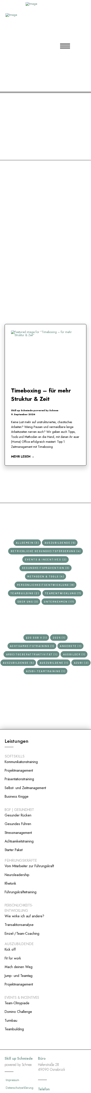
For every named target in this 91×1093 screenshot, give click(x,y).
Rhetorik (10, 883)
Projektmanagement (19, 770)
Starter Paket (14, 849)
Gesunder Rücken (18, 815)
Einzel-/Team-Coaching (22, 933)
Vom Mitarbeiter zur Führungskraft (29, 866)
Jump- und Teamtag (18, 975)
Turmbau (11, 1020)
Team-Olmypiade (17, 1003)
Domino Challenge (18, 1011)
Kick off (10, 949)
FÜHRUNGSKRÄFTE (21, 860)
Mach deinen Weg (18, 966)
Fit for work (13, 958)
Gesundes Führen (18, 823)
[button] (65, 46)
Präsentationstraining (19, 779)
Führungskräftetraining (20, 892)
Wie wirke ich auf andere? (24, 916)
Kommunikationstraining (21, 761)
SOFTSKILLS (15, 756)
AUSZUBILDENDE (19, 943)
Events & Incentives (22, 997)
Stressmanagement (18, 832)
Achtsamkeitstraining (19, 841)
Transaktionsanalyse (19, 924)
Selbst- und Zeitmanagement (25, 787)
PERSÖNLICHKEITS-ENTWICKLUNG (19, 908)
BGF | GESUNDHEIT (19, 809)
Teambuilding (14, 1029)
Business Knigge (16, 796)
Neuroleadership (17, 874)
